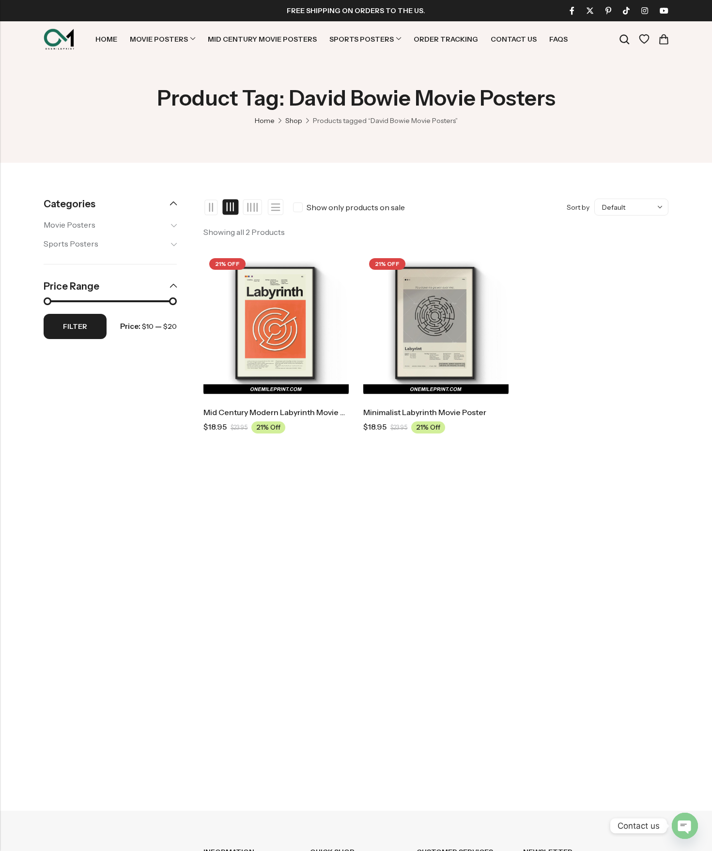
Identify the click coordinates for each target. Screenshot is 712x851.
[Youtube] (664, 11)
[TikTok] (626, 11)
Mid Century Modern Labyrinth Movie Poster (283, 412)
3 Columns (231, 207)
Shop (293, 120)
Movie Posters (69, 225)
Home (265, 120)
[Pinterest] (608, 11)
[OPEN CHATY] (685, 826)
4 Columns (252, 207)
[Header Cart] (663, 39)
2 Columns (211, 207)
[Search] (624, 39)
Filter (75, 326)
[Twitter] (590, 11)
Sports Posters (71, 243)
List (275, 207)
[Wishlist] (644, 39)
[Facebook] (572, 11)
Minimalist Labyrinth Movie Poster (424, 412)
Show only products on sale (356, 207)
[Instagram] (644, 11)
